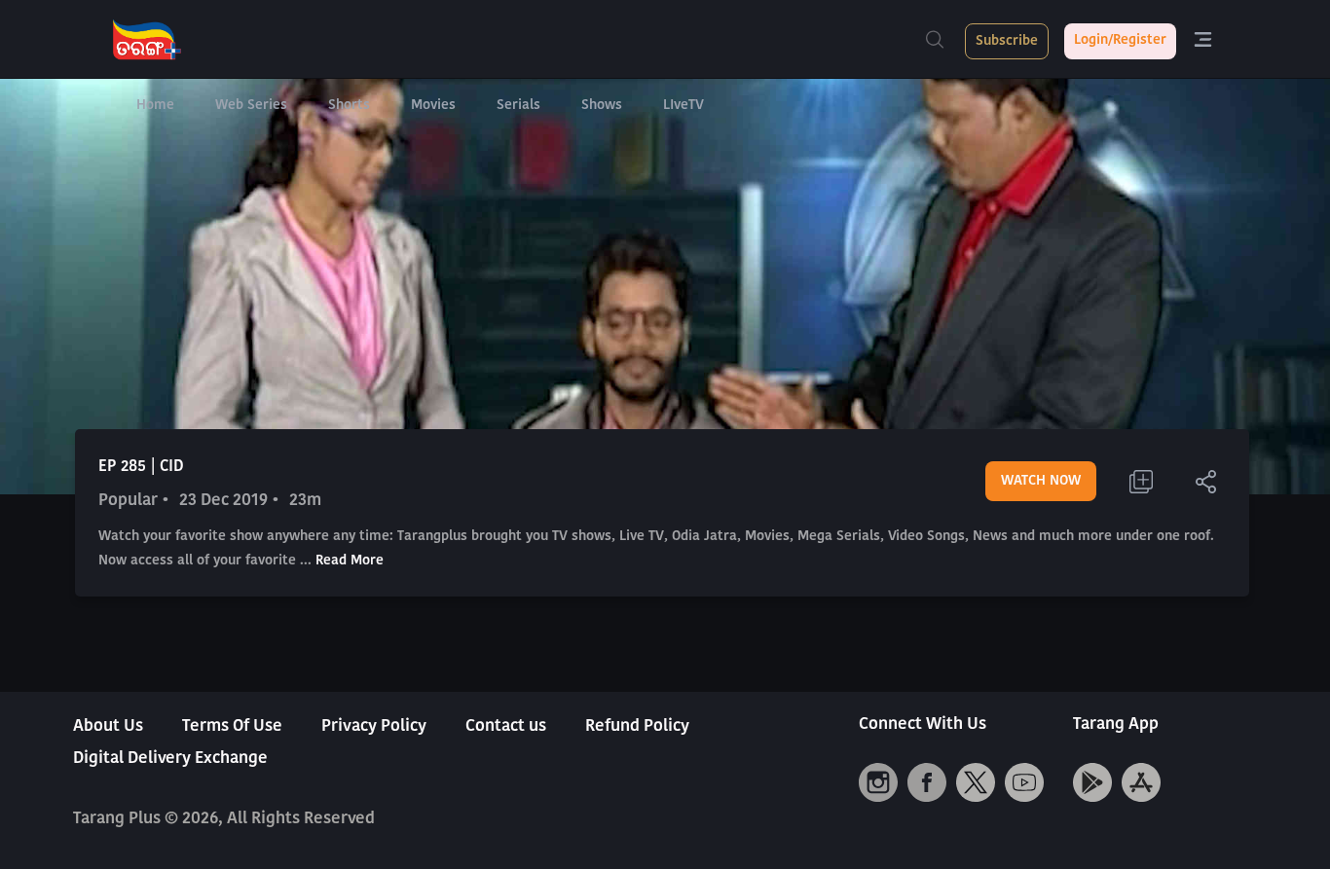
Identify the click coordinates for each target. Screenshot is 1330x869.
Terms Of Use (232, 726)
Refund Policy (637, 726)
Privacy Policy (373, 726)
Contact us (505, 726)
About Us (108, 726)
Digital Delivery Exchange (170, 758)
